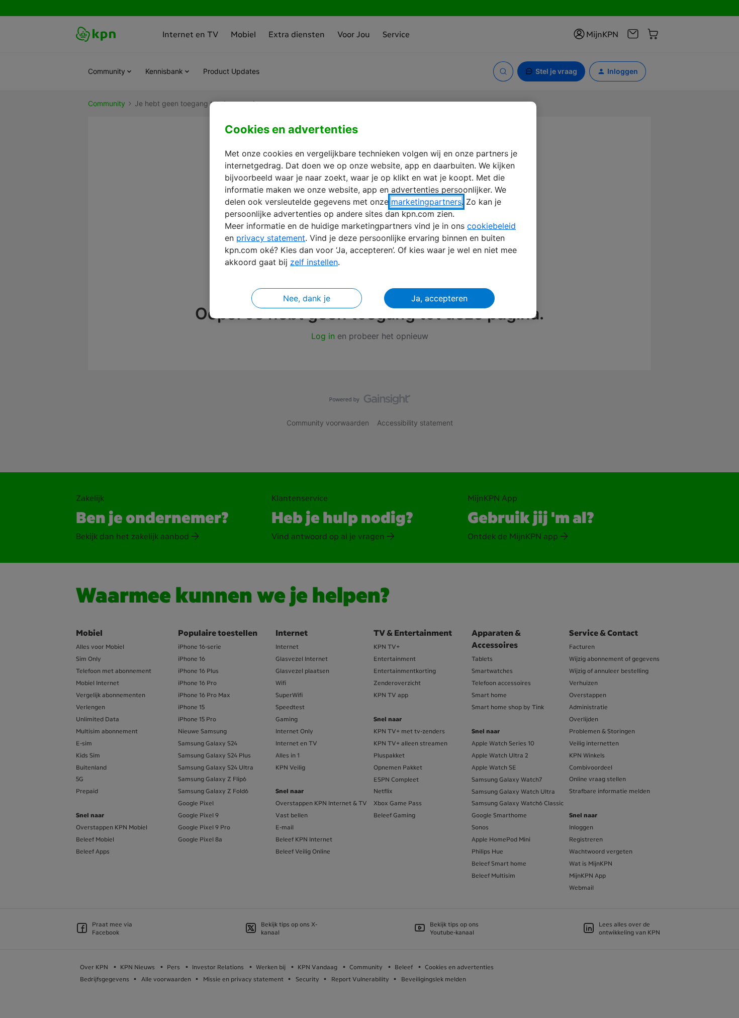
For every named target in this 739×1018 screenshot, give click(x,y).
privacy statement (270, 238)
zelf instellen (314, 262)
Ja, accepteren (439, 298)
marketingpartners (426, 202)
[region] (373, 210)
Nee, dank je (306, 298)
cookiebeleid (491, 226)
